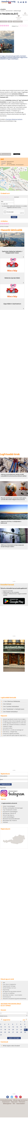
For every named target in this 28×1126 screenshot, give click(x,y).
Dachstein (3, 21)
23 (25, 1029)
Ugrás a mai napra (14, 1038)
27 (13, 1032)
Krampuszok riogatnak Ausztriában (11, 733)
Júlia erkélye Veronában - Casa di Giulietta (12, 995)
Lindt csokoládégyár (8, 817)
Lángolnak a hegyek (7, 726)
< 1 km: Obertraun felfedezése (11, 701)
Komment (16, 197)
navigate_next (27, 1015)
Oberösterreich (9, 10)
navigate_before (1, 1019)
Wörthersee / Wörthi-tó (9, 813)
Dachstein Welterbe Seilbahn (14, 119)
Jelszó (1, 779)
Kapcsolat (14, 1102)
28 (17, 1032)
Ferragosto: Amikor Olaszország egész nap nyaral (14, 721)
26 (9, 1032)
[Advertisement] (14, 75)
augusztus (6, 1020)
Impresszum (6, 1102)
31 (1, 1035)
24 (1, 1032)
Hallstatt (5, 822)
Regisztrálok (3, 787)
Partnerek (22, 1102)
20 (13, 1029)
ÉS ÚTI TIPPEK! (6, 1005)
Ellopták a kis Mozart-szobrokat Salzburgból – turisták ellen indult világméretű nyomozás (14, 498)
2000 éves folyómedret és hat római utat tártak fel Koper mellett (12, 545)
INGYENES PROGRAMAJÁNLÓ (11, 1004)
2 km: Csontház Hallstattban (11, 706)
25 (5, 1032)
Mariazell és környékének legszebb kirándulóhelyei (14, 998)
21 (17, 1029)
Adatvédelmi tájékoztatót (9, 206)
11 (5, 1027)
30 (25, 1032)
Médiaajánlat (7, 1103)
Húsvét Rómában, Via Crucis (9, 988)
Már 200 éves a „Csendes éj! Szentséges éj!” (13, 730)
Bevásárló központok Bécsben (11, 818)
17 (1, 1029)
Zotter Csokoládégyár (9, 806)
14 (17, 1027)
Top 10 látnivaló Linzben (10, 810)
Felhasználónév (3, 776)
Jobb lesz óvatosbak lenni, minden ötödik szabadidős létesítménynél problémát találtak (13, 475)
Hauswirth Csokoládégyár (10, 811)
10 (1, 1027)
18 (5, 1029)
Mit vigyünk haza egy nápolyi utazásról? (12, 991)
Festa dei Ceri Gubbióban (9, 993)
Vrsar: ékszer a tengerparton (9, 984)
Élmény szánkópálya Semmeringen (13, 808)
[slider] (23, 26)
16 (25, 1027)
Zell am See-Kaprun (8, 815)
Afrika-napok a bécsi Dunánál (11, 1045)
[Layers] (25, 169)
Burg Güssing (6, 989)
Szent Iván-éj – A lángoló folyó (10, 731)
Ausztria (3, 10)
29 (21, 1032)
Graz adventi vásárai (7, 728)
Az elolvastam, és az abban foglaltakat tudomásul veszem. (14, 206)
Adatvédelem (20, 1103)
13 (13, 1027)
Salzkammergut (17, 10)
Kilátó (10, 21)
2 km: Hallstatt (7, 704)
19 (9, 1029)
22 (21, 1029)
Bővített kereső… (4, 1016)
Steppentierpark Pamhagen (9, 986)
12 (9, 1027)
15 (21, 1027)
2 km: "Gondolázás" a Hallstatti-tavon (13, 709)
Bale (4, 982)
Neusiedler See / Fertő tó (10, 820)
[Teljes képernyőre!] (2, 173)
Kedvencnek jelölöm (6, 154)
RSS (14, 1103)
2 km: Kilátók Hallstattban (10, 711)
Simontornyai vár (7, 996)
